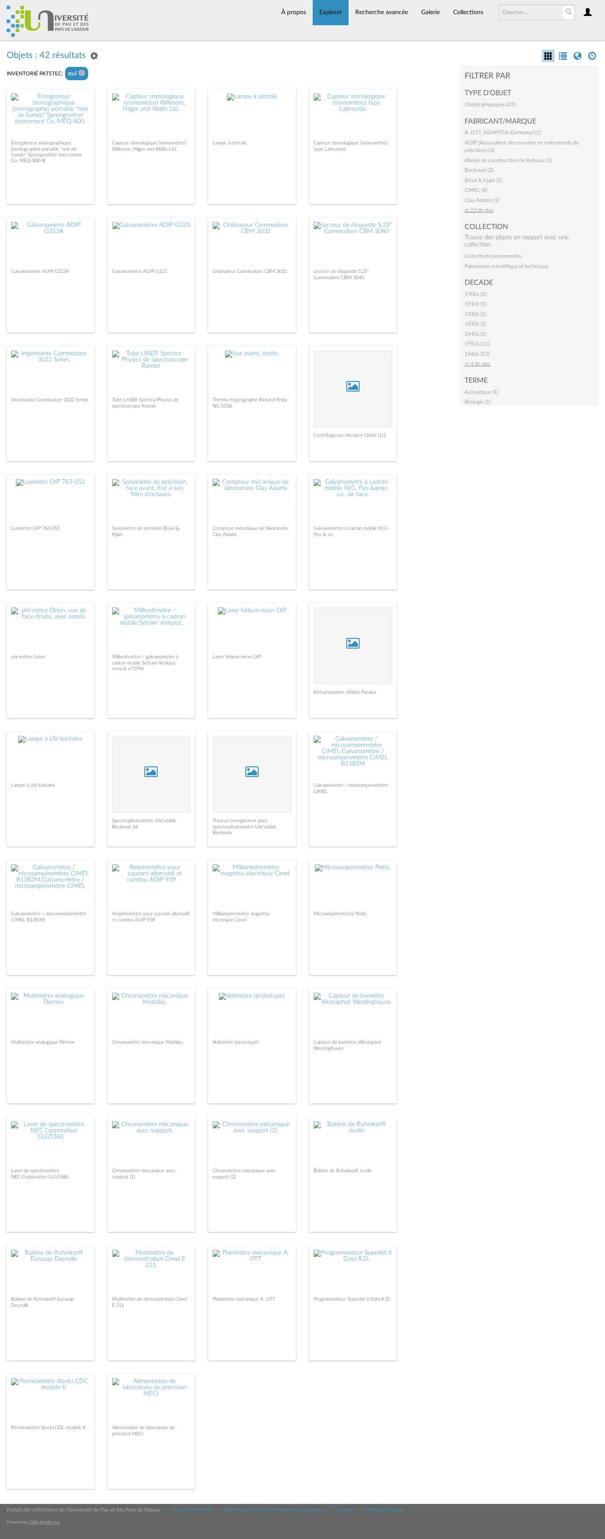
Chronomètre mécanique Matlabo (147, 1042)
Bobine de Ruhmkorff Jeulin (343, 1170)
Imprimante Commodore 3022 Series (50, 399)
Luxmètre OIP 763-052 (35, 528)
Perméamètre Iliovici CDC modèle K (48, 1427)
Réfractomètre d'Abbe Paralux (345, 692)
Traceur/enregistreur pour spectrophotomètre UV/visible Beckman (244, 826)
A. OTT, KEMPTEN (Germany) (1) (503, 132)
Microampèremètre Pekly (340, 913)
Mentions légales (384, 1509)
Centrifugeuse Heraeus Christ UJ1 (350, 435)
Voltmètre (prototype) (236, 1042)
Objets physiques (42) (490, 104)
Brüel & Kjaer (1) (483, 180)
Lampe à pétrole (230, 142)
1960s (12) (477, 354)
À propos (293, 12)
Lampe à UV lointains (33, 785)
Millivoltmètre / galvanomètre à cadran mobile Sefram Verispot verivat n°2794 (145, 662)
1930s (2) (475, 323)
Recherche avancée (381, 12)
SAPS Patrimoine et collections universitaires (274, 1509)
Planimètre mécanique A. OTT (244, 1299)
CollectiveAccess (44, 1522)
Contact (345, 1509)
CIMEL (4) (476, 190)
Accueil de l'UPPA (191, 1509)
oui (73, 74)
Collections (468, 12)
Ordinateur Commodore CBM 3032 (250, 271)
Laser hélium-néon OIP (237, 656)
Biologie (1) (478, 401)
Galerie (430, 12)
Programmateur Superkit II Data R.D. (352, 1299)
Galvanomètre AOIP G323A (40, 271)
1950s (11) (477, 343)
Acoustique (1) (481, 392)
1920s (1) (475, 314)
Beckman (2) (479, 170)
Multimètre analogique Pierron (42, 1042)
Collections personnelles (493, 256)
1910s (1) (475, 304)
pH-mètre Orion (28, 656)
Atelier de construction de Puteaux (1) (508, 160)
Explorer (330, 12)
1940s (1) (475, 334)
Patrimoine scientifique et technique (506, 266)
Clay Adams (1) (482, 200)
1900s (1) (475, 294)
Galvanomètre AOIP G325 (139, 271)
